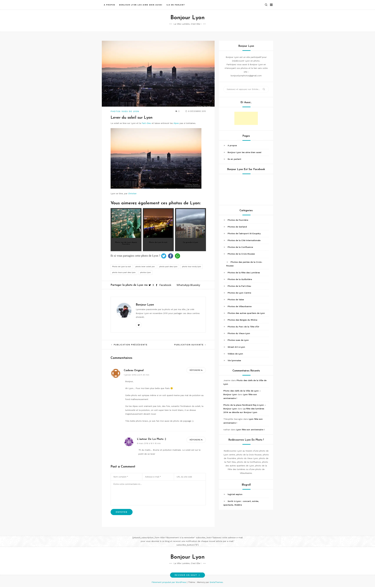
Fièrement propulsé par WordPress (169, 582)
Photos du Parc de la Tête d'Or (243, 326)
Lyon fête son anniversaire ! (250, 429)
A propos (109, 5)
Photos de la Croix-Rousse (241, 254)
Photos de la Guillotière (240, 279)
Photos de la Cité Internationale (244, 240)
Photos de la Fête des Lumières (244, 272)
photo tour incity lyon (191, 267)
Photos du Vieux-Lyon (239, 333)
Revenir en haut (186, 575)
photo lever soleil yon (145, 267)
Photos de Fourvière (238, 220)
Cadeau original (134, 370)
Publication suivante (189, 345)
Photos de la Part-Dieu (239, 286)
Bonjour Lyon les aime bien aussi (140, 5)
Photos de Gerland (237, 227)
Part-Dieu (146, 123)
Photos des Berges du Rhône (242, 320)
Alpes (176, 123)
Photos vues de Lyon (125, 111)
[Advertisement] (246, 118)
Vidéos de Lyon (235, 353)
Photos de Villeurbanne (240, 306)
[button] (266, 5)
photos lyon (145, 272)
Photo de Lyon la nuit (121, 267)
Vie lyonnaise (234, 360)
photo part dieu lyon (168, 267)
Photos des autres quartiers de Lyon (246, 313)
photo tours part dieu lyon (123, 272)
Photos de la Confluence (240, 247)
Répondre (195, 370)
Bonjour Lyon (187, 18)
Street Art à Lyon (236, 347)
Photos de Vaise (236, 299)
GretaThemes (216, 582)
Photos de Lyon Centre (239, 293)
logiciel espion (235, 494)
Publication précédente (131, 345)
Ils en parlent (175, 5)
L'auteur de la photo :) (151, 439)
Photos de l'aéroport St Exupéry (244, 233)
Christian (132, 193)
